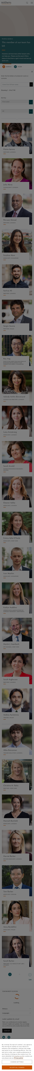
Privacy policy (18, 1058)
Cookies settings (17, 1062)
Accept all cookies (17, 1067)
